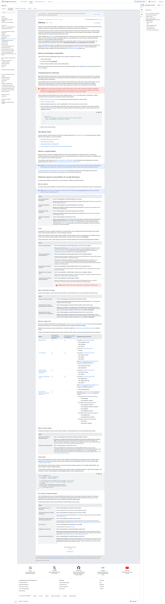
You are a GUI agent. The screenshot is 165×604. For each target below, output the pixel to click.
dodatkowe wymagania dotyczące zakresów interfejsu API (66, 161)
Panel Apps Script (63, 584)
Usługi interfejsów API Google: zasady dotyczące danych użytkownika (56, 146)
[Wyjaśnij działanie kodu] (97, 112)
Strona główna (24, 1)
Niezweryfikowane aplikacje (47, 141)
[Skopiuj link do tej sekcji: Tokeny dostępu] (47, 457)
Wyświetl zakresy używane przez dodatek (50, 99)
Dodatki (31, 1)
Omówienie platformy (23, 582)
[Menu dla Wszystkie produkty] (45, 1)
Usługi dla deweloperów (24, 584)
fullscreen (161, 5)
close (163, 5)
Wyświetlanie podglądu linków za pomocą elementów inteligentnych (73, 534)
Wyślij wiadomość (42, 340)
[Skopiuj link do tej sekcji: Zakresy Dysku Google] (52, 428)
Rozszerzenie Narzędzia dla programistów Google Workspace (52, 170)
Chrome (40, 596)
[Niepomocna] (101, 19)
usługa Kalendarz (46, 46)
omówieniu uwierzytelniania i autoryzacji (85, 328)
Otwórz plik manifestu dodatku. (48, 101)
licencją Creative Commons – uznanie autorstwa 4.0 (65, 556)
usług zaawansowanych (82, 190)
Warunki (20, 601)
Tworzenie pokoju (42, 352)
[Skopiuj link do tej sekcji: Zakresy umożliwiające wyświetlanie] (64, 53)
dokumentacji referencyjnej (73, 48)
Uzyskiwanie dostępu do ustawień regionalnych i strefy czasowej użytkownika (85, 522)
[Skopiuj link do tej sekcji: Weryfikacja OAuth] (52, 132)
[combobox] (140, 1)
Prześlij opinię (97, 22)
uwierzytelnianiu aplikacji (85, 361)
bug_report (159, 5)
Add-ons (4, 5)
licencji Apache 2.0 (92, 556)
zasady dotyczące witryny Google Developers (56, 558)
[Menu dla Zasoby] (53, 1)
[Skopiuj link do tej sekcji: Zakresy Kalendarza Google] (55, 290)
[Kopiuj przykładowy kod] (101, 112)
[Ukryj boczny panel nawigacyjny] (15, 601)
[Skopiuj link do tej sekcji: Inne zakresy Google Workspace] (58, 493)
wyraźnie (40, 68)
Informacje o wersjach (23, 586)
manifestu (74, 95)
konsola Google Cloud (63, 586)
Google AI (65, 596)
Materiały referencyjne (20, 8)
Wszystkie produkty (39, 1)
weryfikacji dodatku (51, 91)
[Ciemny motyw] (99, 112)
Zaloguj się (161, 1)
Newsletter (102, 584)
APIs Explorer (62, 588)
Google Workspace (49, 19)
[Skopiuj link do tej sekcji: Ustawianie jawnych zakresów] (60, 73)
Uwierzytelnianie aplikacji (69, 335)
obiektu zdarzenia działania (45, 462)
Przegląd (3, 8)
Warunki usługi (22, 590)
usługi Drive (63, 223)
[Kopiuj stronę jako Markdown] (51, 23)
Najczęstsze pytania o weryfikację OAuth (50, 144)
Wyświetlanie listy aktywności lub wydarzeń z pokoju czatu (44, 393)
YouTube (101, 588)
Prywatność (25, 601)
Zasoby (50, 1)
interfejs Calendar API (79, 46)
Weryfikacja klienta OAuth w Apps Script (50, 139)
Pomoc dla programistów (24, 588)
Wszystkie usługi (72, 596)
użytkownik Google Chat (71, 324)
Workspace (12, 1)
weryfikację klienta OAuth (80, 135)
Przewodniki (10, 8)
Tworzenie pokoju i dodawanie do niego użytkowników (43, 371)
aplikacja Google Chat (83, 324)
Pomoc (35, 8)
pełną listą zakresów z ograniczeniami (64, 160)
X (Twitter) (102, 586)
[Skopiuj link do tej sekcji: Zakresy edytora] (49, 184)
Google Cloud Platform (55, 596)
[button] (8, 35)
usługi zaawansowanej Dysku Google (68, 221)
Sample (29, 8)
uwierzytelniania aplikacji (87, 348)
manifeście (51, 36)
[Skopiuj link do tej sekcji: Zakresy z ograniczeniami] (57, 151)
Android (35, 596)
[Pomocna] (99, 19)
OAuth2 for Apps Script (61, 516)
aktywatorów (72, 526)
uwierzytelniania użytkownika (88, 340)
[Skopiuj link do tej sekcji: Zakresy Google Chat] (52, 321)
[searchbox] (9, 12)
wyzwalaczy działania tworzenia (74, 247)
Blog (100, 582)
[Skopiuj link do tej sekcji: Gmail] (43, 228)
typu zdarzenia (89, 393)
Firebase (47, 596)
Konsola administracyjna (64, 582)
